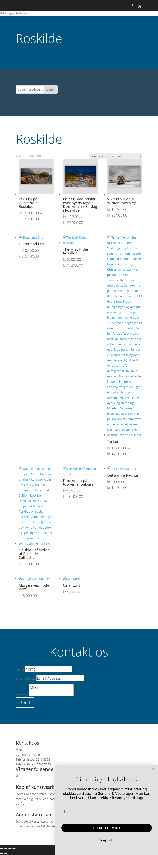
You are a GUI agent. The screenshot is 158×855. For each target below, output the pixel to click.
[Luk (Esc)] (14, 848)
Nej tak (106, 840)
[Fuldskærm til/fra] (5, 848)
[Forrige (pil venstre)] (1, 853)
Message (22, 695)
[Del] (10, 848)
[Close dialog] (153, 769)
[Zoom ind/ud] (1, 848)
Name (20, 669)
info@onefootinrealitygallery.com (46, 750)
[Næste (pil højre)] (5, 853)
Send (25, 702)
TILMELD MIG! (107, 828)
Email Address (26, 678)
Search (51, 90)
